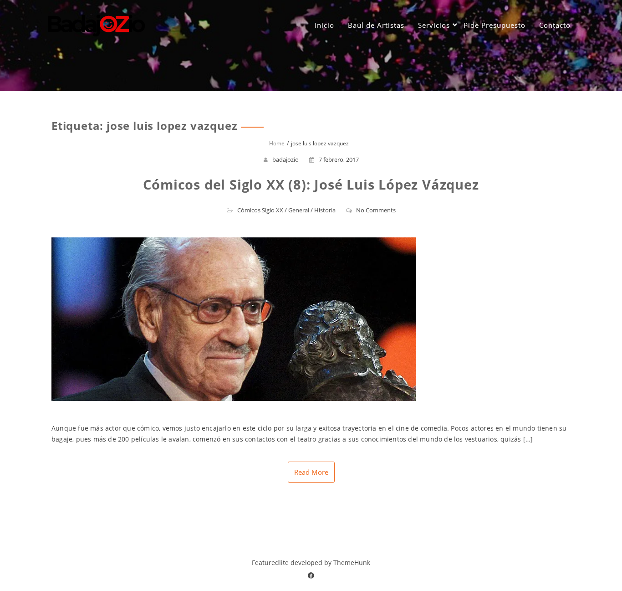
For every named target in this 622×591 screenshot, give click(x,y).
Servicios (434, 25)
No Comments (376, 210)
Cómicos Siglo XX (260, 210)
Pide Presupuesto (494, 25)
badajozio (285, 159)
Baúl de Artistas (376, 25)
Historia (325, 210)
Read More (311, 472)
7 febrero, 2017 (339, 159)
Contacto (555, 25)
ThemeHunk (351, 562)
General (298, 210)
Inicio (324, 25)
